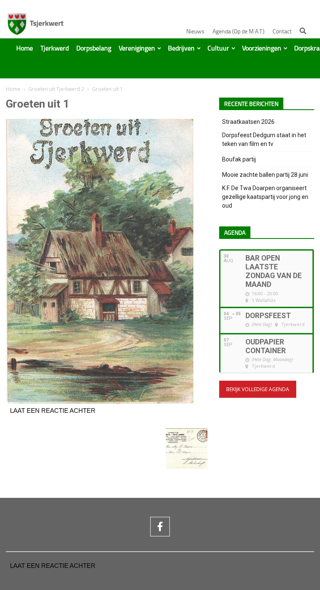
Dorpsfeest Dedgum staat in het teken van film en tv (264, 139)
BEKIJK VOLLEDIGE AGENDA (257, 389)
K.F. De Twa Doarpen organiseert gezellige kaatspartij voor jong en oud (265, 197)
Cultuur (218, 48)
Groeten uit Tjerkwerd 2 (56, 89)
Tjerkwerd (54, 48)
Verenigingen (137, 48)
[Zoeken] (303, 31)
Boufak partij (239, 159)
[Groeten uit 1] (99, 401)
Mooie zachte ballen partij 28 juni (265, 174)
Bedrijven (181, 48)
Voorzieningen (261, 48)
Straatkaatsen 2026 (248, 121)
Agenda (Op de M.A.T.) (238, 31)
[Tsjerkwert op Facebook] (160, 526)
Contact (282, 31)
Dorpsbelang (93, 48)
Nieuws (195, 31)
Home (24, 48)
